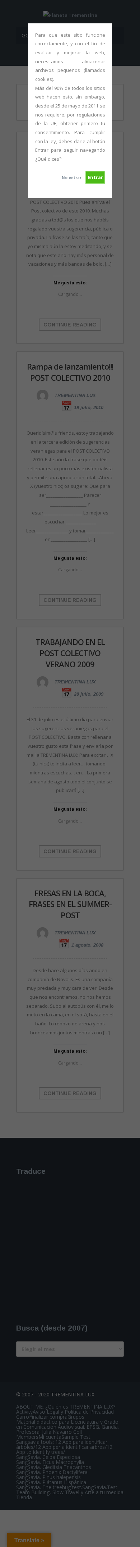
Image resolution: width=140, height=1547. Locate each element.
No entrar (71, 177)
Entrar (95, 177)
